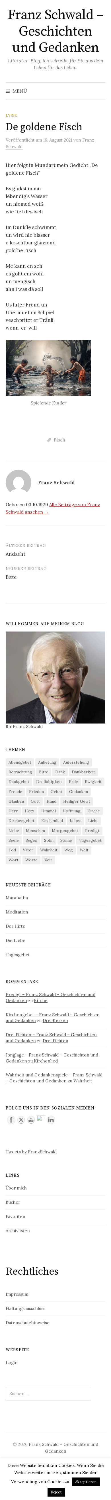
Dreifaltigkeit (49, 781)
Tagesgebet (90, 840)
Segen (31, 840)
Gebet (56, 791)
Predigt (92, 830)
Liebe (14, 830)
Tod (12, 850)
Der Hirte (15, 926)
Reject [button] (56, 1492)
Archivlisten (18, 1230)
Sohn (49, 840)
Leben (75, 820)
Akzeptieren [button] (85, 1481)
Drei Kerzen (55, 1020)
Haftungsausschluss (25, 1308)
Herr (13, 811)
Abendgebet (20, 762)
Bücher (13, 1202)
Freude (15, 791)
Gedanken (78, 791)
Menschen (35, 830)
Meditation (17, 912)
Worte (31, 860)
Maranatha (17, 897)
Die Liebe (15, 940)
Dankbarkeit (83, 771)
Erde (73, 781)
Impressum (17, 1294)
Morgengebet (65, 830)
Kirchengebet (21, 820)
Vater (28, 850)
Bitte (11, 577)
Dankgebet (19, 781)
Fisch (59, 440)
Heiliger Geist (76, 801)
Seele (14, 840)
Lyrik (11, 115)
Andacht (15, 554)
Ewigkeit (93, 781)
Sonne (66, 840)
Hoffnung (72, 811)
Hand (51, 801)
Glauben (16, 801)
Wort (13, 860)
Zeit (48, 860)
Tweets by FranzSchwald (31, 1151)
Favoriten (15, 1216)
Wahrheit (48, 850)
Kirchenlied (52, 820)
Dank (60, 771)
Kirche (93, 811)
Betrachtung (20, 771)
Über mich (16, 1188)
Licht (93, 820)
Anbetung (47, 762)
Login (12, 1362)
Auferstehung (76, 762)
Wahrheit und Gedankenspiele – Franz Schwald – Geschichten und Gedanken (54, 1078)
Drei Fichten (55, 1040)
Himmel (48, 811)
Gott (35, 801)
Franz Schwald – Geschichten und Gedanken (56, 31)
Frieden (36, 791)
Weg (68, 850)
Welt (84, 850)
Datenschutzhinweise (28, 1322)
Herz (29, 811)
